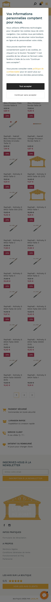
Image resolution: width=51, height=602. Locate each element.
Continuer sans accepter (25, 95)
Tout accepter (25, 86)
